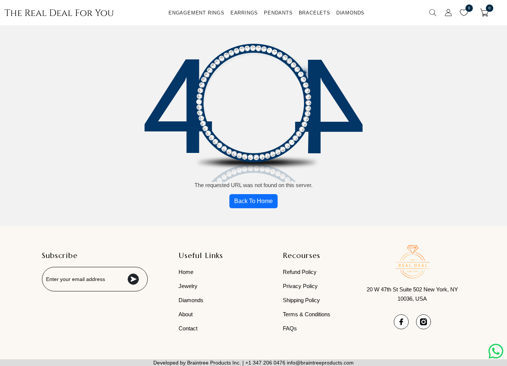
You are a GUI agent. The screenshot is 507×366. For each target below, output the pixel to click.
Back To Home (253, 201)
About (186, 314)
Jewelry (188, 286)
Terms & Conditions (306, 314)
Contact (188, 328)
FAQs (290, 328)
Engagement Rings (197, 13)
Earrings (244, 13)
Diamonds (350, 13)
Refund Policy (300, 272)
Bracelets (314, 13)
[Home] (59, 12)
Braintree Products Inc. (214, 363)
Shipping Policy (301, 300)
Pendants (278, 13)
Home (186, 272)
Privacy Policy (300, 286)
